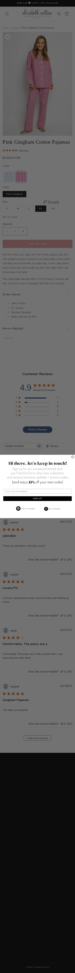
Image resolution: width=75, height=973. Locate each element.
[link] (25, 508)
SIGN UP (37, 499)
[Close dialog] (73, 457)
